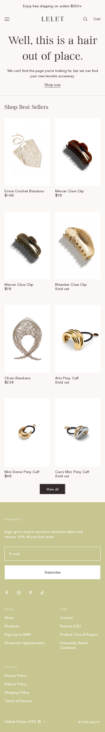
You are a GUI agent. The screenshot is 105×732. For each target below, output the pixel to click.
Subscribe (52, 572)
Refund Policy (15, 684)
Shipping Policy (16, 692)
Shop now (52, 84)
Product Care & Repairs (79, 634)
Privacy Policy (15, 675)
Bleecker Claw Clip (71, 284)
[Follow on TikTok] (42, 592)
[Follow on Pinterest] (30, 592)
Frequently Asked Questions (74, 645)
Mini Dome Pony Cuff (21, 471)
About (9, 617)
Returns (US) (70, 626)
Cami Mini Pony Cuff (72, 471)
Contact (66, 617)
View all (52, 489)
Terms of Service (18, 700)
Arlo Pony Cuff (66, 378)
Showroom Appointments (24, 642)
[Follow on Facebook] (6, 592)
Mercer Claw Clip (69, 191)
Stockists (11, 626)
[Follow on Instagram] (19, 592)
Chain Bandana (17, 378)
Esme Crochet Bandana (24, 191)
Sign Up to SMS (17, 634)
